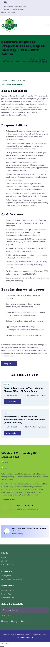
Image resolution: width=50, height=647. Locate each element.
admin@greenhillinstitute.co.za (15, 6)
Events (3, 12)
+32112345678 (25, 505)
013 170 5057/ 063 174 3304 (14, 9)
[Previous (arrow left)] (1, 646)
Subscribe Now (8, 616)
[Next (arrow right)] (3, 646)
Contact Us (11, 12)
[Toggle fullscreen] (3, 643)
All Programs (6, 576)
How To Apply (6, 594)
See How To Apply (9, 499)
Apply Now (8, 364)
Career (42, 59)
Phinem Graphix (26, 637)
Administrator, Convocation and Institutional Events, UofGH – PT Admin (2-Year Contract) (24, 419)
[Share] (6, 643)
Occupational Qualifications (11, 579)
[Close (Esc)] (8, 643)
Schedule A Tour (7, 565)
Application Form (7, 590)
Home (32, 59)
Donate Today (18, 534)
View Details (11, 402)
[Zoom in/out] (1, 643)
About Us (4, 561)
